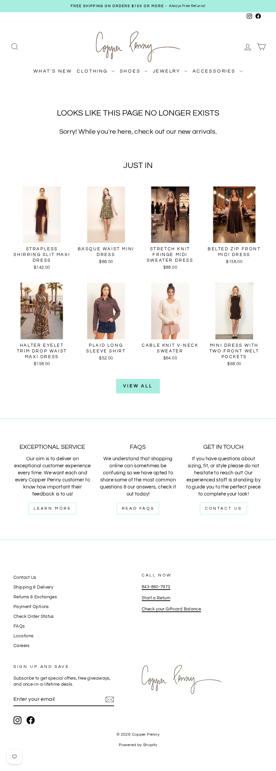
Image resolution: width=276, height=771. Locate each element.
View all (138, 386)
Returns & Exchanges (35, 597)
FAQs (19, 626)
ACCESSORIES (215, 71)
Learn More (52, 508)
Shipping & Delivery (33, 587)
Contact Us (223, 508)
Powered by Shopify (138, 745)
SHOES (131, 71)
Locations (23, 636)
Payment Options (31, 607)
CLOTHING (93, 71)
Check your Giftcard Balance (171, 609)
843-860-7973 (156, 587)
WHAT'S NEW (52, 71)
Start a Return (156, 598)
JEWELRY (167, 71)
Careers (21, 646)
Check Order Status (33, 616)
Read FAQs (138, 508)
